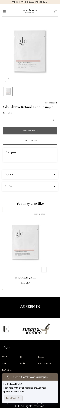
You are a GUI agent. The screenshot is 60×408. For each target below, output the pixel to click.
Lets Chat (11, 398)
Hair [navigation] (22, 357)
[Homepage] (30, 11)
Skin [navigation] (4, 363)
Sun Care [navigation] (7, 370)
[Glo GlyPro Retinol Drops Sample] (25, 242)
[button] (4, 11)
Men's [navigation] (41, 357)
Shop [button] (6, 347)
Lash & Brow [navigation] (44, 363)
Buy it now (30, 141)
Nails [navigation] (22, 363)
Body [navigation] (5, 356)
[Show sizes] (44, 269)
